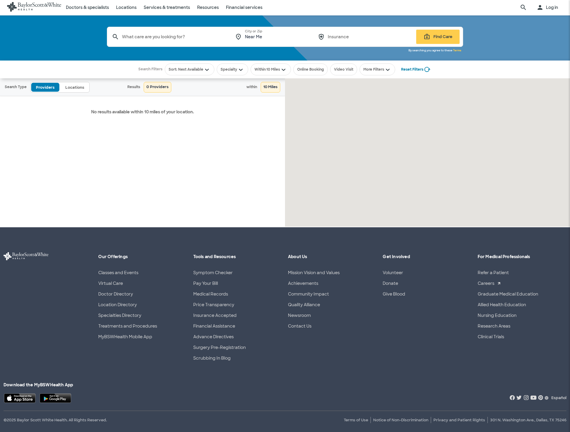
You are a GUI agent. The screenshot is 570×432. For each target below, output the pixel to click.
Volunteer (393, 272)
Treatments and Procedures (127, 326)
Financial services (244, 7)
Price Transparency (213, 304)
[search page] (523, 7)
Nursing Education (497, 315)
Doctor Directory (115, 294)
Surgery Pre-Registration (219, 347)
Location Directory (117, 304)
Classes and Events (118, 272)
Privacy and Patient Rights (459, 420)
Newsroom (299, 315)
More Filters (373, 69)
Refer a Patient (493, 272)
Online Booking (310, 69)
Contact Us (299, 326)
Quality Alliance (304, 304)
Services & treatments (167, 7)
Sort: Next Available (186, 69)
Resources (208, 7)
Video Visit (343, 69)
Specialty (229, 69)
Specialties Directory (119, 315)
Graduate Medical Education (508, 294)
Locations (126, 7)
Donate (390, 283)
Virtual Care (110, 283)
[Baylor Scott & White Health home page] (34, 7)
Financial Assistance (214, 326)
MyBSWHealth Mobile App (125, 336)
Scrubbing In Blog (212, 358)
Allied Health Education (502, 304)
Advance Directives (213, 336)
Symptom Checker (213, 272)
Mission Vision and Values (314, 272)
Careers (486, 283)
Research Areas (494, 326)
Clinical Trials (491, 336)
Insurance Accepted (215, 315)
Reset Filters (412, 69)
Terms (457, 50)
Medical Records (210, 294)
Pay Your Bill (205, 283)
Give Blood (394, 294)
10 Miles (273, 69)
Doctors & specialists (87, 7)
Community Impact (308, 294)
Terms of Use (356, 420)
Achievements (303, 283)
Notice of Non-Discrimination (400, 420)
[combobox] (174, 37)
